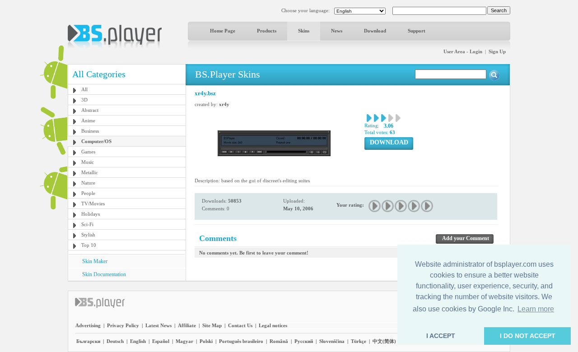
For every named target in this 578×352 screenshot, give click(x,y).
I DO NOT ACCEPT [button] (527, 335)
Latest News (158, 325)
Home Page (222, 30)
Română (279, 341)
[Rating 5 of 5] (427, 206)
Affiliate (187, 325)
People (88, 193)
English (138, 341)
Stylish (88, 234)
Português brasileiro (241, 341)
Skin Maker (94, 261)
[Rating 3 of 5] (401, 206)
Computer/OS (96, 141)
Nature (88, 182)
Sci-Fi (87, 224)
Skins (303, 30)
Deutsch (115, 341)
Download (375, 30)
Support (416, 30)
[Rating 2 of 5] (388, 206)
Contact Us (240, 325)
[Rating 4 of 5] (414, 206)
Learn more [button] (535, 309)
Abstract (89, 110)
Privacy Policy (123, 325)
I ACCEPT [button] (440, 335)
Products (266, 30)
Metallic (89, 172)
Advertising (88, 325)
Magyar (184, 341)
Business (90, 131)
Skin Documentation (104, 274)
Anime (88, 120)
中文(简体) (384, 341)
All (84, 89)
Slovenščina (332, 341)
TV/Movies (93, 203)
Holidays (90, 214)
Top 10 (88, 245)
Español (160, 341)
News (336, 30)
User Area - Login (462, 51)
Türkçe (358, 341)
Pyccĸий (303, 341)
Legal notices (273, 325)
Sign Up (497, 51)
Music (87, 162)
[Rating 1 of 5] (375, 206)
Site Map (212, 325)
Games (88, 151)
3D (84, 99)
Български (88, 341)
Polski (206, 341)
